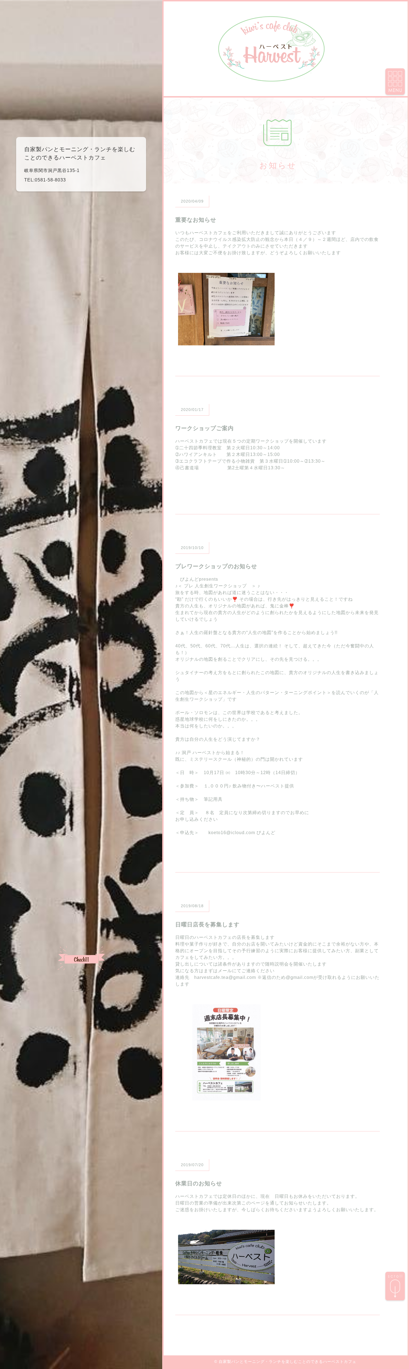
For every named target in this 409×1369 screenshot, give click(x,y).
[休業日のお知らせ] (226, 1280)
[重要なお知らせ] (226, 342)
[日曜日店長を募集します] (226, 1097)
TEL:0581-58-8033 (45, 180)
